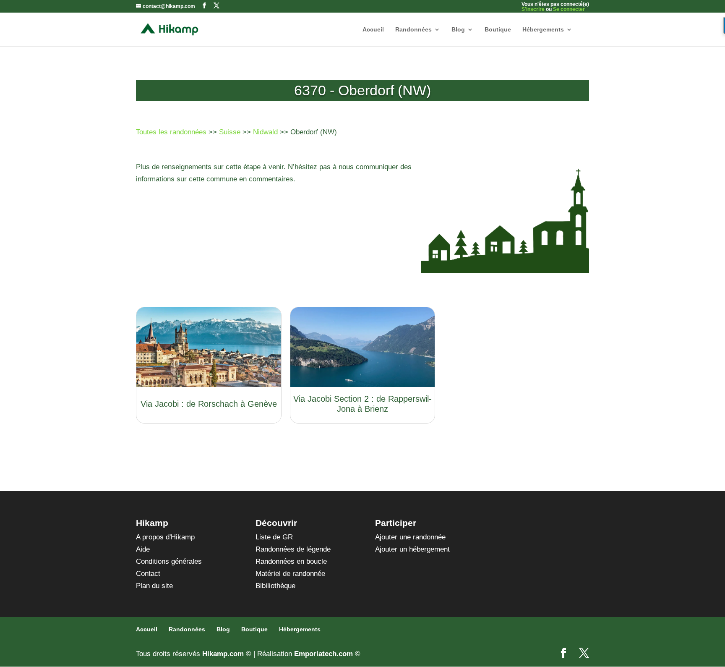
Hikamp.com (223, 654)
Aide (143, 549)
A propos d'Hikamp (165, 537)
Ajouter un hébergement (412, 549)
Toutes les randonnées (171, 132)
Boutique (498, 29)
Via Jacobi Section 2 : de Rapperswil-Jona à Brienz (362, 403)
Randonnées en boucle (291, 561)
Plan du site (154, 586)
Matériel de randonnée (290, 574)
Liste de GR (274, 537)
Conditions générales (169, 561)
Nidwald (265, 132)
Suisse (229, 132)
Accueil (373, 29)
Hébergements (543, 29)
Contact (148, 574)
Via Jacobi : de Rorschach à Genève (209, 403)
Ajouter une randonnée (410, 537)
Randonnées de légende (293, 549)
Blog (458, 29)
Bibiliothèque (275, 586)
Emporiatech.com (323, 654)
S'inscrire (533, 9)
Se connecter (569, 9)
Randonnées (413, 29)
